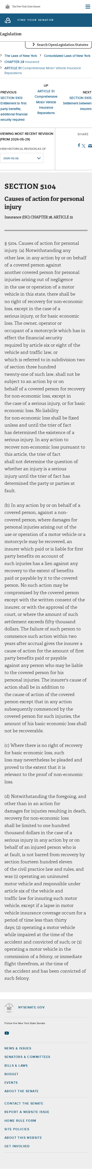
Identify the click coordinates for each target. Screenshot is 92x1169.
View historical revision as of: (23, 149)
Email (89, 145)
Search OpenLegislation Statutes (62, 45)
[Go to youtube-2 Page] (7, 1033)
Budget (11, 1074)
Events (11, 1082)
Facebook (78, 145)
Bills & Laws (16, 1065)
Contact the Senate (23, 1103)
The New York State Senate (26, 7)
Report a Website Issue (27, 1112)
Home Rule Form (20, 1120)
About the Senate (21, 1091)
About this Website (23, 1137)
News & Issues (17, 1048)
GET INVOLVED (17, 1146)
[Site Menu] (87, 6)
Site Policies (16, 1129)
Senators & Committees (27, 1057)
